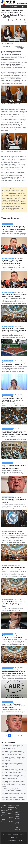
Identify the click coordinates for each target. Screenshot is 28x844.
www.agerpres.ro (18, 188)
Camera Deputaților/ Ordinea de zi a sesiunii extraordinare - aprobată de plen (14, 534)
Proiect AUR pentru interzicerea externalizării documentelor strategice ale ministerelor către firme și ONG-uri (13, 671)
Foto (11, 6)
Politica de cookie (17, 823)
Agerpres (9, 834)
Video (15, 6)
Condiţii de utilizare (16, 205)
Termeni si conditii (11, 840)
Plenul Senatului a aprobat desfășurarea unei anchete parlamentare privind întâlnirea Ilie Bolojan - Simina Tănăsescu (14, 432)
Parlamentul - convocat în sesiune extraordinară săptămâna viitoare (12, 636)
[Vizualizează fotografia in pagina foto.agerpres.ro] (14, 33)
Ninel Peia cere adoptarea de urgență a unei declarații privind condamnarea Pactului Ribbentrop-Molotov (14, 466)
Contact (3, 822)
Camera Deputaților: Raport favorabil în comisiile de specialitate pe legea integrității (14, 500)
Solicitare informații (10, 818)
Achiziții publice (10, 814)
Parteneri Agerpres (17, 828)
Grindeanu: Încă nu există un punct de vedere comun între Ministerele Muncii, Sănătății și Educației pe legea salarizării (14, 227)
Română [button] (13, 837)
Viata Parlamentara (8, 43)
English (24, 3)
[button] (25, 6)
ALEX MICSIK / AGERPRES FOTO (14, 46)
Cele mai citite (9, 743)
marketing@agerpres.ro (14, 209)
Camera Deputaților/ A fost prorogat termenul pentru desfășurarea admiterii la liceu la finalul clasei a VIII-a (14, 330)
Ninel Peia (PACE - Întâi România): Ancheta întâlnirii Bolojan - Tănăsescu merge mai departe (13, 705)
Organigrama (4, 810)
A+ (22, 48)
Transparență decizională (11, 806)
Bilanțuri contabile (10, 810)
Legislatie (3, 805)
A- (18, 48)
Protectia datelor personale (17, 812)
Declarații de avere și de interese (4, 814)
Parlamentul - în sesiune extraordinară (13, 567)
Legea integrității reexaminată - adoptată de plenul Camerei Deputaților (14, 295)
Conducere (4, 807)
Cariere (3, 819)
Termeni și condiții (17, 817)
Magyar (19, 3)
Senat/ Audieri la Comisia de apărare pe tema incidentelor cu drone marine (14, 363)
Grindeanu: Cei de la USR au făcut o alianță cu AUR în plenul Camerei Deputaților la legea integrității (12, 262)
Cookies (20, 840)
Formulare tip (10, 822)
